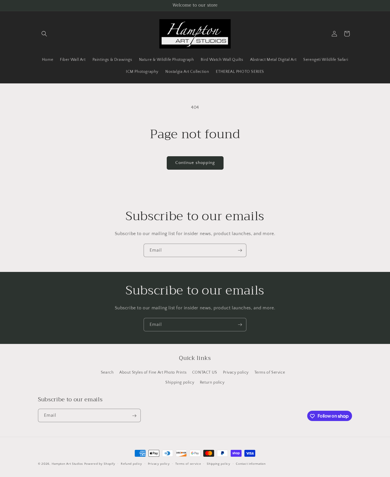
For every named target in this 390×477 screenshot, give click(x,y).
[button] (44, 33)
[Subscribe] (240, 250)
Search (107, 372)
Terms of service (188, 463)
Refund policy (131, 463)
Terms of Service (269, 372)
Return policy (212, 382)
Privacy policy (236, 372)
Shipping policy (179, 382)
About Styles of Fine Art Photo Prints (152, 372)
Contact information (251, 463)
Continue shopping (195, 162)
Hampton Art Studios (67, 464)
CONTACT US (204, 372)
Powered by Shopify (99, 464)
